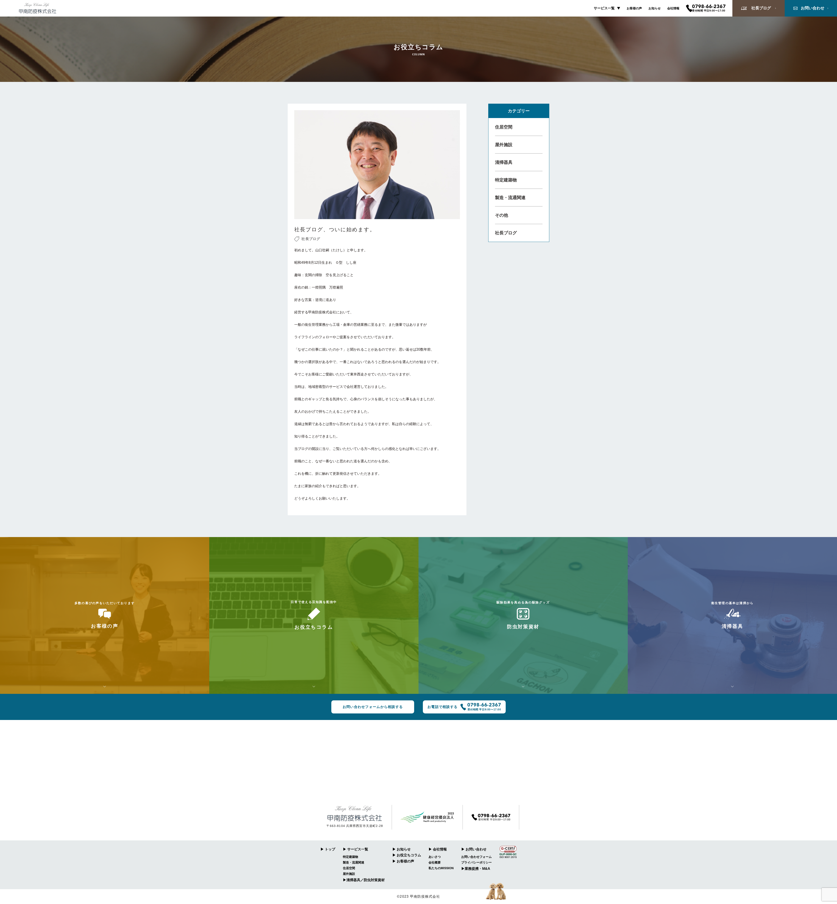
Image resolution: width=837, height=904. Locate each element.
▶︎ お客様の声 (403, 861)
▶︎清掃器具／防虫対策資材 (364, 880)
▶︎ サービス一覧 (355, 849)
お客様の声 (634, 8)
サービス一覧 (604, 8)
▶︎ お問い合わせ (474, 849)
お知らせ (654, 8)
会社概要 (435, 862)
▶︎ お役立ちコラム (406, 855)
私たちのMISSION (441, 868)
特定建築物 (506, 179)
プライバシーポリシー (476, 862)
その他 (501, 215)
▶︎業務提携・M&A (475, 868)
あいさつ (435, 856)
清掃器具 (503, 162)
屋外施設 (503, 144)
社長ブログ (506, 232)
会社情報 (673, 8)
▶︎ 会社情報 (438, 849)
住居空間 (503, 127)
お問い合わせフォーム (476, 856)
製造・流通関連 (510, 197)
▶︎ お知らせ (401, 849)
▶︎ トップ (327, 849)
